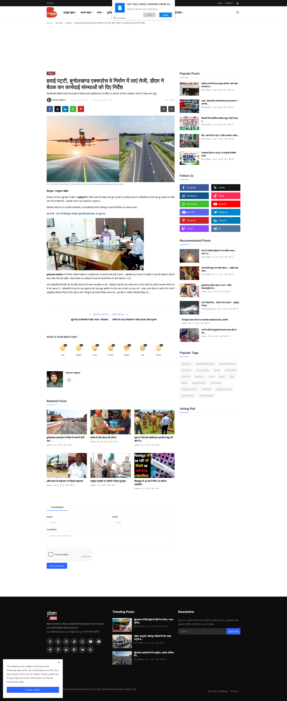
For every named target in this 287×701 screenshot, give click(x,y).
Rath (232, 376)
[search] (237, 12)
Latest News (230, 370)
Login (219, 3)
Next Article (118, 314)
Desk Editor (206, 90)
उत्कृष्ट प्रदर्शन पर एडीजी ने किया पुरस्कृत (108, 481)
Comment (52, 529)
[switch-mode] (238, 3)
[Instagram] (66, 641)
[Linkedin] (66, 649)
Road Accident (188, 395)
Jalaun (184, 383)
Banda (217, 370)
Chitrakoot (186, 363)
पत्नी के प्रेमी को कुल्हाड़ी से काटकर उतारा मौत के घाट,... (218, 331)
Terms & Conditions (217, 691)
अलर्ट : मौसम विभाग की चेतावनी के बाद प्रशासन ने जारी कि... (219, 102)
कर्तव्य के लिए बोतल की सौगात (103, 437)
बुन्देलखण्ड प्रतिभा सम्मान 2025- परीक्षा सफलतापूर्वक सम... (216, 286)
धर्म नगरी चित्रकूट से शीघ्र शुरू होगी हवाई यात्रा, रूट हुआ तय (80, 213)
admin (49, 445)
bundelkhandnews (227, 363)
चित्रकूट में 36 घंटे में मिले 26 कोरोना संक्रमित (150, 483)
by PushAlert (121, 18)
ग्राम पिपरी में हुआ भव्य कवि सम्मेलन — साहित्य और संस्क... (219, 269)
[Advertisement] (143, 49)
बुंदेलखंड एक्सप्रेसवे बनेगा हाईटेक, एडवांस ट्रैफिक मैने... (154, 654)
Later (149, 14)
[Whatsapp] (82, 641)
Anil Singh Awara (208, 309)
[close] (59, 662)
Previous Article (101, 314)
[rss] (90, 649)
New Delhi (206, 389)
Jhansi (222, 376)
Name (50, 516)
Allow (165, 14)
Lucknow (186, 376)
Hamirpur (199, 376)
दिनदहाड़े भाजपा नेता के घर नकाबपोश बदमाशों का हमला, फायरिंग (205, 319)
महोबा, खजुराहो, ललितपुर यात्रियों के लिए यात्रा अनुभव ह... (152, 637)
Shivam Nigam (72, 372)
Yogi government (223, 389)
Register (229, 3)
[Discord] (98, 641)
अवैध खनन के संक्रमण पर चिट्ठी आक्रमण (65, 481)
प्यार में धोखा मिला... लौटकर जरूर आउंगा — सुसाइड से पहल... (220, 304)
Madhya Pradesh (189, 389)
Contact (50, 3)
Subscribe (233, 631)
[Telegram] (50, 649)
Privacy (234, 691)
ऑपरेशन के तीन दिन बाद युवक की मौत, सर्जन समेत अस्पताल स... (219, 85)
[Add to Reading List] (171, 109)
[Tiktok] (74, 641)
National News (198, 383)
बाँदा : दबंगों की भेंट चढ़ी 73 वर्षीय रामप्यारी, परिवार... (220, 135)
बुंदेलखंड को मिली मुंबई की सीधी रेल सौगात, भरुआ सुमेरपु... (153, 621)
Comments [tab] (57, 507)
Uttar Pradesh (202, 370)
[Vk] (82, 649)
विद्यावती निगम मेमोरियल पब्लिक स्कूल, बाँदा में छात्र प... (219, 119)
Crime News (215, 383)
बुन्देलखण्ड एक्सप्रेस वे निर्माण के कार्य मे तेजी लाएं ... (65, 439)
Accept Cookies (32, 689)
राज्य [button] (99, 12)
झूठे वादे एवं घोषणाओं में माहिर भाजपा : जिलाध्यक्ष (90, 319)
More (178, 12)
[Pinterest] (58, 649)
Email (115, 516)
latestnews (186, 370)
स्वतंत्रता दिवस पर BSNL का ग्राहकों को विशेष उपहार (218, 154)
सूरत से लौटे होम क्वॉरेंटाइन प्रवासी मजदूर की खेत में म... (153, 439)
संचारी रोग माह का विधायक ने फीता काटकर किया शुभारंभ (134, 319)
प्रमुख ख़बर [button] (69, 12)
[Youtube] (90, 641)
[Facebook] (50, 641)
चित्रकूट (69, 23)
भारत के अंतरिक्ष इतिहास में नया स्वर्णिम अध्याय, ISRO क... (218, 252)
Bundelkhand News (205, 363)
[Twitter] (58, 641)
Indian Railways (206, 395)
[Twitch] (74, 649)
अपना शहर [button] (86, 12)
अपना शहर (58, 23)
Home (49, 23)
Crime (211, 376)
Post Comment (57, 565)
